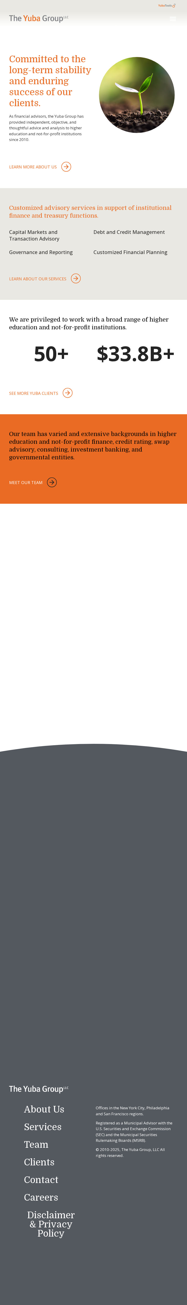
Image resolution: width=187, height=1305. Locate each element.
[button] (173, 19)
